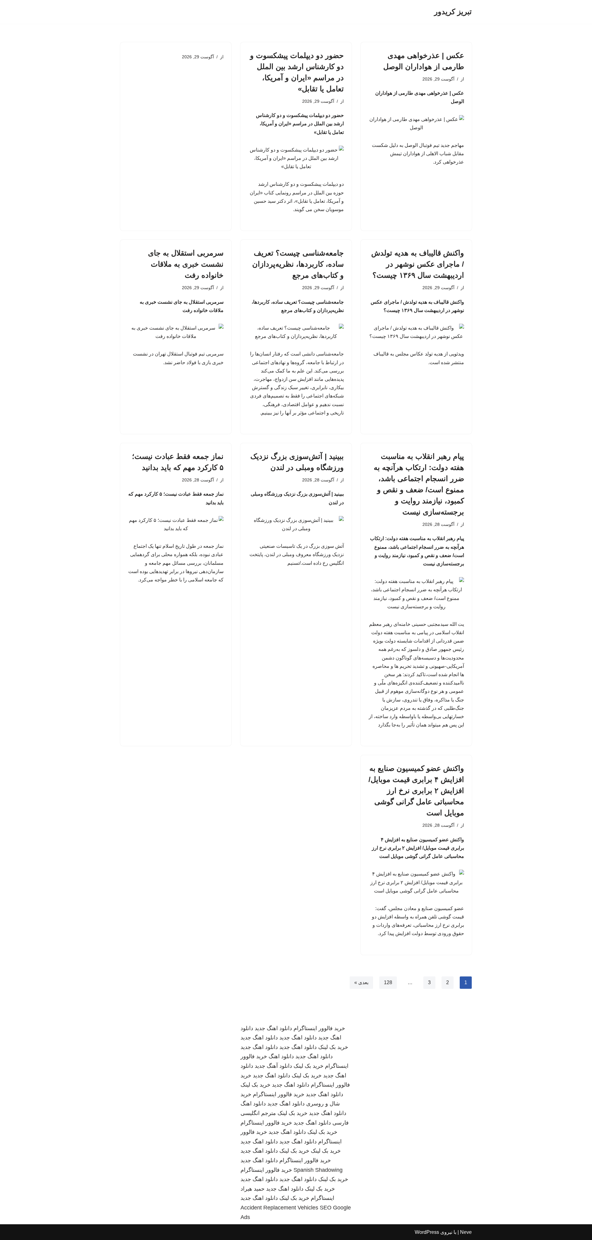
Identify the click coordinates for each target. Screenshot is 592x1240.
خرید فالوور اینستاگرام (319, 1028)
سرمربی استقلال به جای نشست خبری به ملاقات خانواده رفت (186, 264)
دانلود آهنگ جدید (273, 1066)
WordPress (427, 1232)
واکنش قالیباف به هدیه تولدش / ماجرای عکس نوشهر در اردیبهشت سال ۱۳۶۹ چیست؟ (417, 264)
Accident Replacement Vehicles (279, 1208)
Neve (466, 1232)
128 (388, 982)
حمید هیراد (252, 1189)
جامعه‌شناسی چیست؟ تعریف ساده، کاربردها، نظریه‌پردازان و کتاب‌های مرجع (298, 264)
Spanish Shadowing (318, 1170)
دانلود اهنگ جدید (273, 1028)
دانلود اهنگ (281, 1056)
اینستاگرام (322, 1198)
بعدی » (361, 982)
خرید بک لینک (333, 1047)
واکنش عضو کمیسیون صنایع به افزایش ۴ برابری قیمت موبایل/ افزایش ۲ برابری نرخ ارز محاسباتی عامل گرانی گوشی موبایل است (416, 790)
